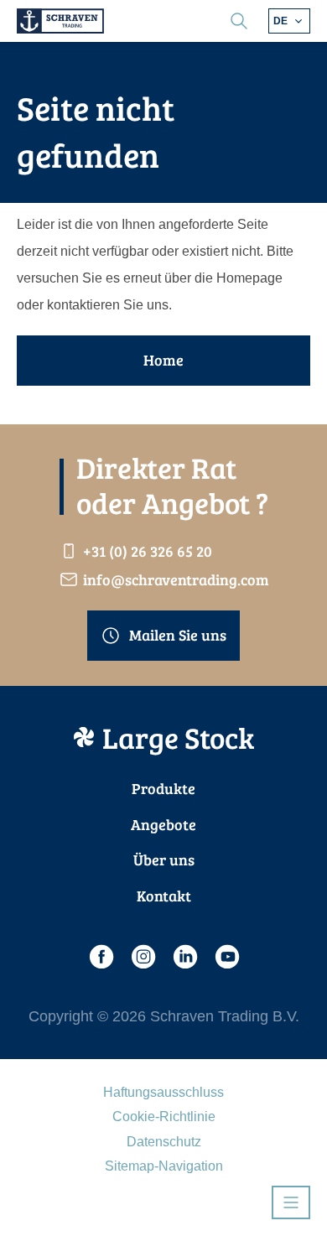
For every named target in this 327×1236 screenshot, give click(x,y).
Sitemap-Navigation (164, 1166)
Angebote (163, 824)
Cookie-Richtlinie (163, 1116)
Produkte (163, 788)
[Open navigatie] (291, 1202)
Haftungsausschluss (163, 1092)
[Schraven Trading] (60, 21)
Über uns (164, 859)
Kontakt (164, 895)
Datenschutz (164, 1142)
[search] (239, 21)
